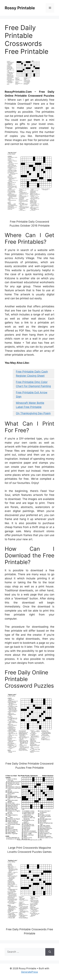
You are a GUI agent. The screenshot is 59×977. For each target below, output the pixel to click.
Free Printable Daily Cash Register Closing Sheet (32, 373)
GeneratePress (29, 971)
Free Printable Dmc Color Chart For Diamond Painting (33, 384)
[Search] (49, 952)
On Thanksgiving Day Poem (33, 413)
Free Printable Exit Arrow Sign (31, 394)
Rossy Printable (20, 8)
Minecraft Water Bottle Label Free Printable (30, 405)
